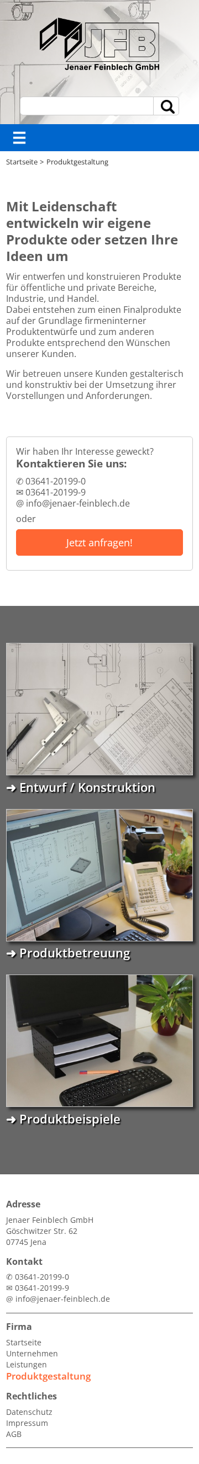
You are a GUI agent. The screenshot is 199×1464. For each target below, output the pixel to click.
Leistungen (26, 1364)
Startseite (22, 162)
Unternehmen (32, 1353)
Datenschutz (29, 1412)
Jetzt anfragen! (99, 542)
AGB (14, 1434)
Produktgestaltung (77, 162)
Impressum (27, 1423)
